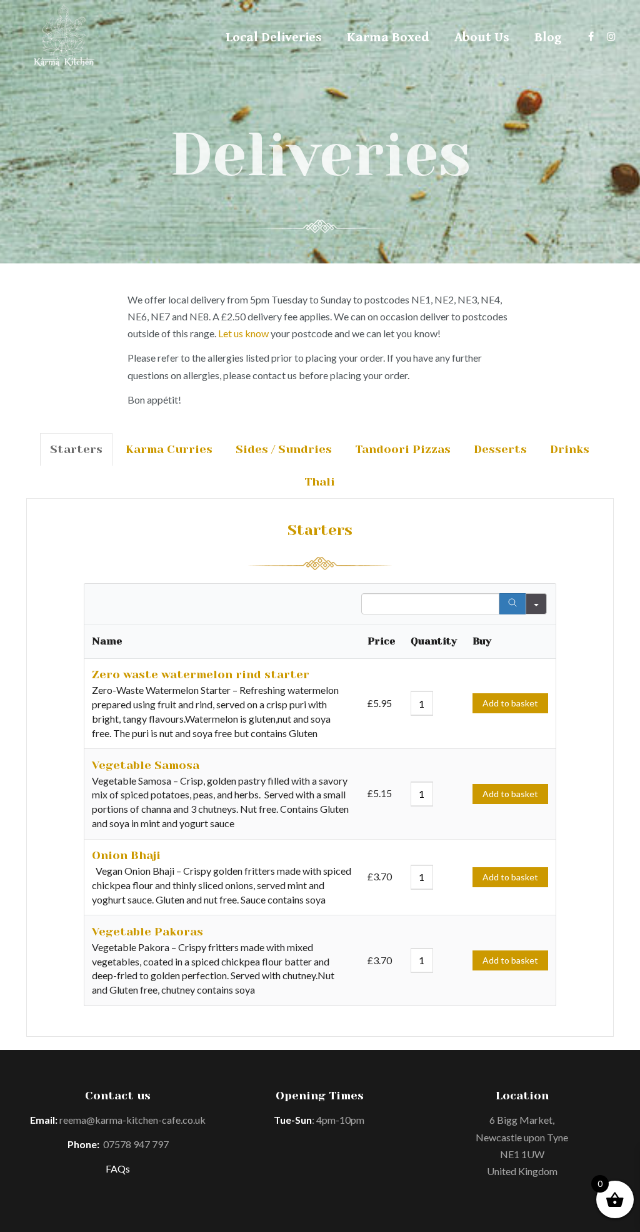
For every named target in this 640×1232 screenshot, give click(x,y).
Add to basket (510, 703)
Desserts (500, 449)
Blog (548, 37)
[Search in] (536, 603)
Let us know (243, 333)
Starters (76, 449)
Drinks (569, 449)
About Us (481, 37)
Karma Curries (169, 449)
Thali (319, 482)
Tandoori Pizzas (403, 449)
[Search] (512, 603)
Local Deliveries (274, 37)
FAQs (118, 1168)
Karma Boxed (388, 37)
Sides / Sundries (284, 449)
